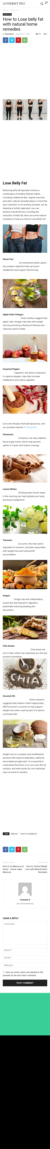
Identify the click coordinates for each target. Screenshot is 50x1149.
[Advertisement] (25, 71)
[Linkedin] (4, 1133)
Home (5, 10)
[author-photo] (25, 896)
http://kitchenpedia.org (25, 904)
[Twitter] (12, 40)
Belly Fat (14, 834)
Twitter (10, 1138)
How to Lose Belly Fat (29, 834)
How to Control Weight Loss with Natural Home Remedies (36, 869)
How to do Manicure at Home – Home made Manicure (13, 869)
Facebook (11, 1128)
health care (14, 10)
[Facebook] (5, 40)
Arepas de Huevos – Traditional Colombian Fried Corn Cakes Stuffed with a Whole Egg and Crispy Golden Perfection (24, 1102)
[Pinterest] (18, 40)
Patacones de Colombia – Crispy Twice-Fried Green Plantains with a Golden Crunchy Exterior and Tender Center (24, 1112)
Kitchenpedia (30, 427)
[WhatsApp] (25, 40)
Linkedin (10, 1133)
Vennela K (9, 34)
